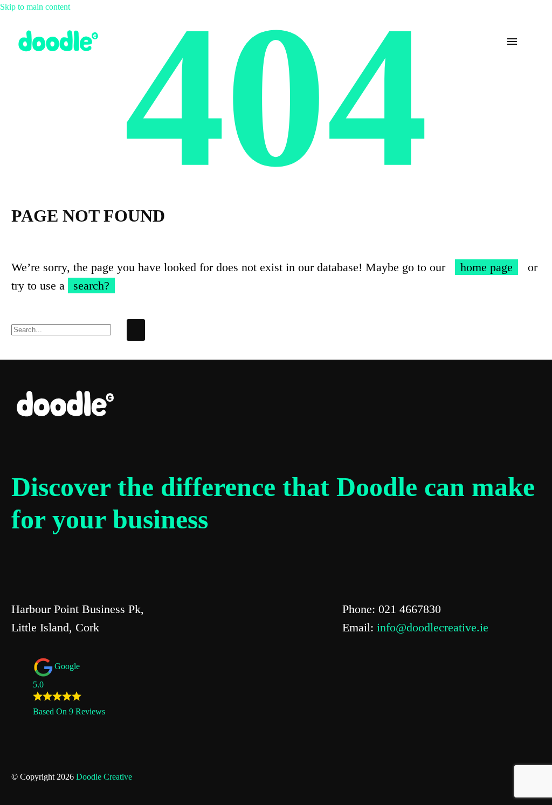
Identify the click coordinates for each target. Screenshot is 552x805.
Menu (512, 41)
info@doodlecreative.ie (432, 627)
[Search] (136, 330)
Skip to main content (35, 6)
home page (486, 267)
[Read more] (531, 42)
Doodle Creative (104, 776)
